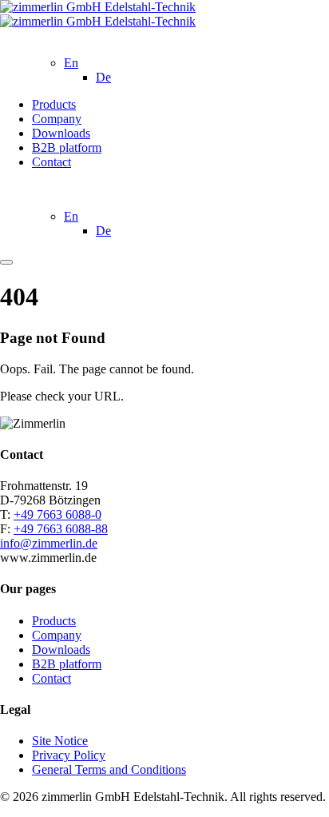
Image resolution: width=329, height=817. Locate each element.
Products (54, 104)
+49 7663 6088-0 (57, 514)
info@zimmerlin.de (48, 543)
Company (56, 119)
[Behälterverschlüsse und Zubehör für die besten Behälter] (98, 14)
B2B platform (66, 147)
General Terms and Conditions (109, 769)
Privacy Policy (68, 755)
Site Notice (60, 740)
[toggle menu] (6, 262)
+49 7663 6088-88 (61, 529)
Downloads (61, 133)
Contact (51, 162)
